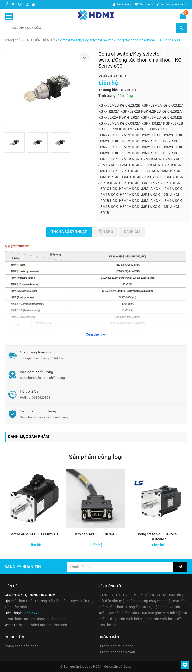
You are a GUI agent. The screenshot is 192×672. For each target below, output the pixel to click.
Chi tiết (47, 544)
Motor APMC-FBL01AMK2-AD (34, 534)
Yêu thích (145, 4)
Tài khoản (123, 4)
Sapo (128, 666)
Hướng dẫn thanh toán (116, 652)
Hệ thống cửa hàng (173, 4)
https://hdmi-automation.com (43, 625)
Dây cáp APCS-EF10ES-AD (96, 534)
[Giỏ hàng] (183, 17)
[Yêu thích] (85, 57)
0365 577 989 (33, 613)
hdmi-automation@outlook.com (41, 619)
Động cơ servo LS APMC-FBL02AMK (158, 536)
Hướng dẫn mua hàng (116, 646)
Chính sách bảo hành (22, 646)
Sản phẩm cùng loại (96, 456)
